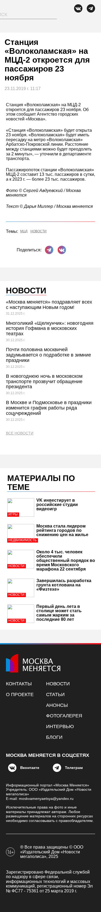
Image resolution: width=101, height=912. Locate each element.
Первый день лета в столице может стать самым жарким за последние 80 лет (59, 613)
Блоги (54, 737)
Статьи (55, 694)
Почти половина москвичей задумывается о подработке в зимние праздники (48, 355)
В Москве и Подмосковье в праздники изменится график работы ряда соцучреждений (49, 408)
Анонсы (57, 705)
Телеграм (74, 767)
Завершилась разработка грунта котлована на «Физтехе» (63, 585)
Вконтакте (29, 767)
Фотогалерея (64, 715)
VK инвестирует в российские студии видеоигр (57, 504)
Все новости (19, 433)
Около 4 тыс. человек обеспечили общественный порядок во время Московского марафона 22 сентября (65, 560)
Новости (38, 231)
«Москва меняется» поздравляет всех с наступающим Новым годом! (49, 304)
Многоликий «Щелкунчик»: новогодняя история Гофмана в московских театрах (49, 328)
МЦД (23, 231)
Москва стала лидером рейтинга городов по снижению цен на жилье (62, 530)
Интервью (60, 726)
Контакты (19, 683)
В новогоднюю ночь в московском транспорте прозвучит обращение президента (44, 381)
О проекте (20, 694)
